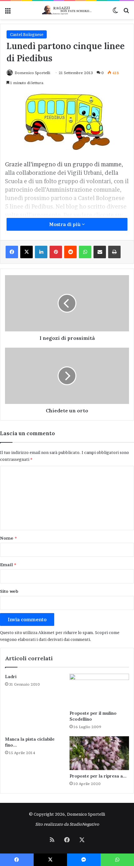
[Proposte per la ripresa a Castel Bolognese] (99, 753)
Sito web (9, 591)
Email (8, 564)
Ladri (11, 676)
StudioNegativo (84, 824)
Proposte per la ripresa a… (98, 776)
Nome (8, 538)
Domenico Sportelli (32, 72)
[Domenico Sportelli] (67, 10)
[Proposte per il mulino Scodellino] (99, 690)
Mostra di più (65, 224)
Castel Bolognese (26, 34)
